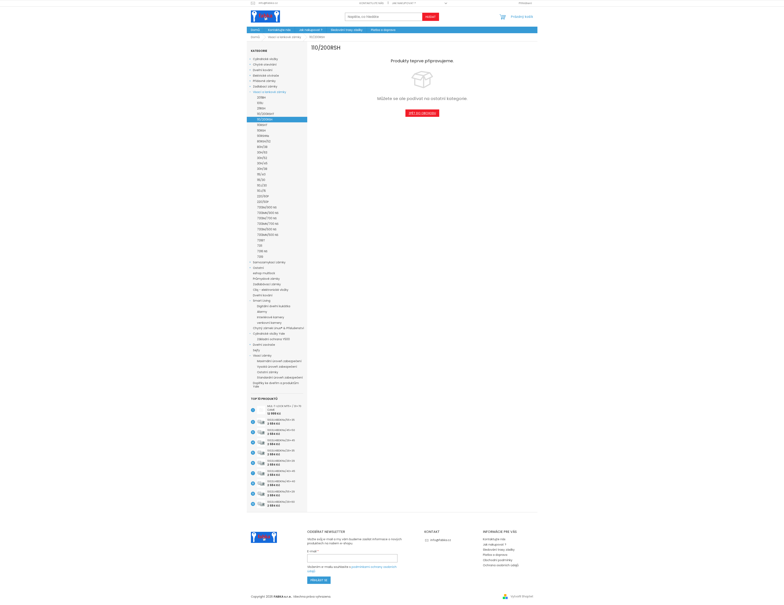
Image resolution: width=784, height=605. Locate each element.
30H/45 (262, 163)
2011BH (261, 98)
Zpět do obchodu (422, 113)
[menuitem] (255, 30)
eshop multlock (264, 273)
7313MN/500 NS (267, 235)
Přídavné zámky (264, 81)
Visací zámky (262, 356)
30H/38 (262, 169)
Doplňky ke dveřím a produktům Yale (276, 385)
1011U (260, 103)
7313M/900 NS (267, 207)
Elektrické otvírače (266, 76)
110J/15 (261, 191)
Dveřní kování (262, 70)
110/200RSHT (265, 114)
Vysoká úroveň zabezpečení (277, 367)
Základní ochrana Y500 (273, 339)
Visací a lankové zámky (269, 92)
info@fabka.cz (440, 540)
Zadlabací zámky (265, 86)
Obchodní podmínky (497, 560)
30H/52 (262, 158)
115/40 (261, 174)
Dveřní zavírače (264, 345)
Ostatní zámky (267, 372)
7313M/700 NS (267, 218)
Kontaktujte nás (372, 3)
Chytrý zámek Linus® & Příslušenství (278, 328)
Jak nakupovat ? (404, 3)
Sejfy (256, 350)
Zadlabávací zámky (267, 284)
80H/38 (262, 147)
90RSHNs (263, 136)
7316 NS (262, 251)
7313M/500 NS (267, 229)
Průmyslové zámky (266, 279)
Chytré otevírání (265, 65)
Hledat (431, 17)
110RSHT (262, 125)
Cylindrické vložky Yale (269, 334)
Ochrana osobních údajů (501, 565)
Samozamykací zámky (269, 262)
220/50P (263, 202)
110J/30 (262, 185)
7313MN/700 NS (268, 224)
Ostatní (258, 268)
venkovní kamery (269, 323)
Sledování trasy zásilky (499, 550)
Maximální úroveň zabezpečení (279, 361)
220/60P (263, 196)
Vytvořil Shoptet (522, 596)
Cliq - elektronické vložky (270, 290)
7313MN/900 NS (268, 213)
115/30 (261, 180)
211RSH (261, 108)
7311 (259, 246)
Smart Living (261, 301)
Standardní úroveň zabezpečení (280, 377)
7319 (260, 257)
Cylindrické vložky (265, 59)
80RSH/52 (264, 141)
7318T (261, 240)
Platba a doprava (495, 555)
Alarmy (262, 312)
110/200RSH (264, 119)
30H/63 (262, 152)
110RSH (261, 131)
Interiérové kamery (270, 317)
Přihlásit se (319, 580)
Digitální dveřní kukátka (273, 306)
